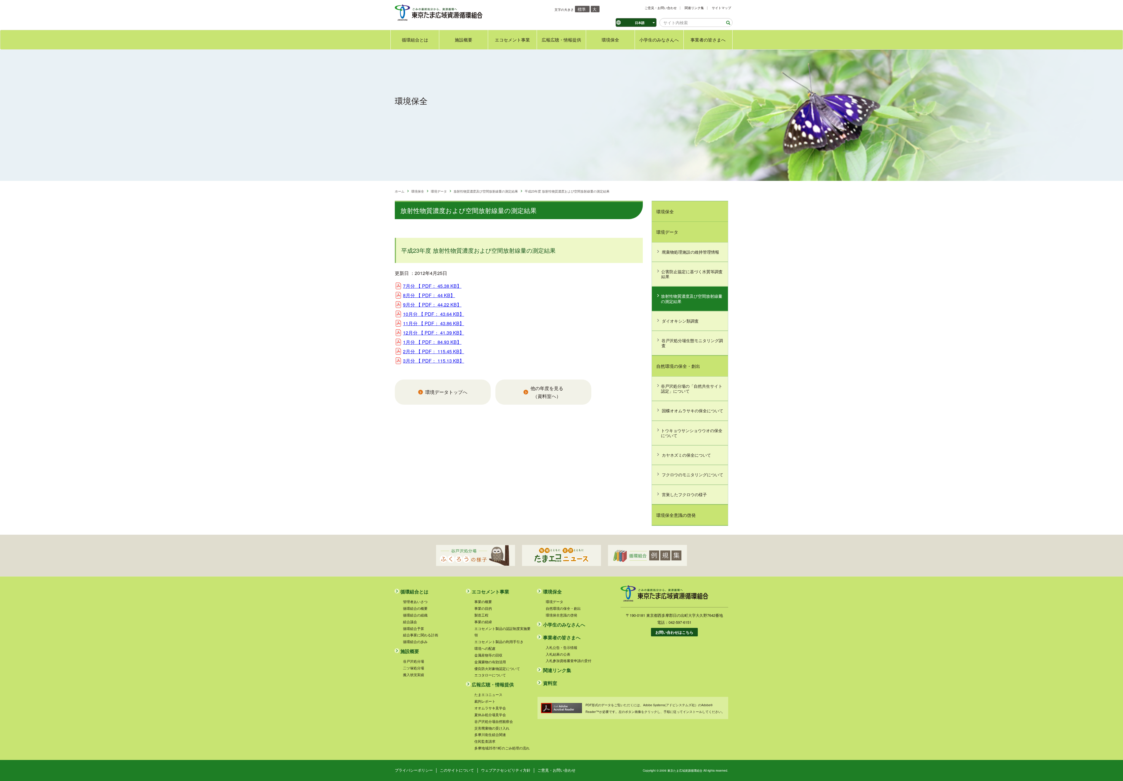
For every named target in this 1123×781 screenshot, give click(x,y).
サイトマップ (721, 7)
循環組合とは (415, 40)
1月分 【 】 (432, 342)
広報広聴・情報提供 (561, 40)
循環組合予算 (413, 628)
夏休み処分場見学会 (490, 714)
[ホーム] (439, 12)
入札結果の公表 (558, 654)
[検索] (726, 22)
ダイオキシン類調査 (680, 321)
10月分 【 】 (433, 314)
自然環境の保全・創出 (678, 366)
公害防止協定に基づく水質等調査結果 (692, 274)
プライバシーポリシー (414, 770)
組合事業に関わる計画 (420, 634)
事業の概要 (483, 601)
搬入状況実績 (413, 674)
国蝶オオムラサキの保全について (692, 410)
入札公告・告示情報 (561, 647)
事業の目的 (483, 608)
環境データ (439, 191)
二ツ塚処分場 (413, 667)
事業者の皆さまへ (708, 40)
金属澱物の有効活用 (490, 661)
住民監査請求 (484, 741)
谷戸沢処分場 (413, 661)
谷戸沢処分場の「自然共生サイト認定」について (691, 388)
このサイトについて (457, 770)
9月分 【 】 (432, 304)
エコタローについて (490, 674)
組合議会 (410, 621)
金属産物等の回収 (488, 654)
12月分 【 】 (433, 332)
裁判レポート (484, 701)
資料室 (550, 683)
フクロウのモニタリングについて (692, 474)
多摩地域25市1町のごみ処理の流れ (502, 747)
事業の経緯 (483, 621)
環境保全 (610, 40)
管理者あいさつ (415, 601)
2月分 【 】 (433, 351)
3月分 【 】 (433, 360)
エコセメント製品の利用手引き (498, 641)
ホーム (399, 191)
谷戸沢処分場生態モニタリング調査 (692, 342)
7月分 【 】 (432, 286)
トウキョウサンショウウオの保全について (691, 432)
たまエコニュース (488, 694)
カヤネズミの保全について (686, 455)
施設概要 (463, 40)
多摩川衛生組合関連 (490, 734)
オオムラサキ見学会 (490, 707)
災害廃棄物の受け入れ (491, 727)
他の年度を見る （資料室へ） (547, 392)
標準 (582, 9)
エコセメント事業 (512, 40)
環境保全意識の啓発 (676, 515)
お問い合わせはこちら (674, 632)
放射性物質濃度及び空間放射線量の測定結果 (486, 191)
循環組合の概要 (415, 608)
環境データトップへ (446, 392)
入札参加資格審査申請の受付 (568, 660)
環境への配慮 (484, 648)
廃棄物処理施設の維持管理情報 (690, 252)
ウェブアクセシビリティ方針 (506, 770)
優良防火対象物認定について (497, 668)
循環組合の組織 (415, 614)
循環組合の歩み (415, 641)
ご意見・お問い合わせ (661, 7)
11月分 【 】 (433, 323)
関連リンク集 (694, 7)
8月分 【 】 (429, 295)
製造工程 (481, 614)
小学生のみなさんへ (659, 40)
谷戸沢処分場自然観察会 (493, 721)
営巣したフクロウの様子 (684, 494)
